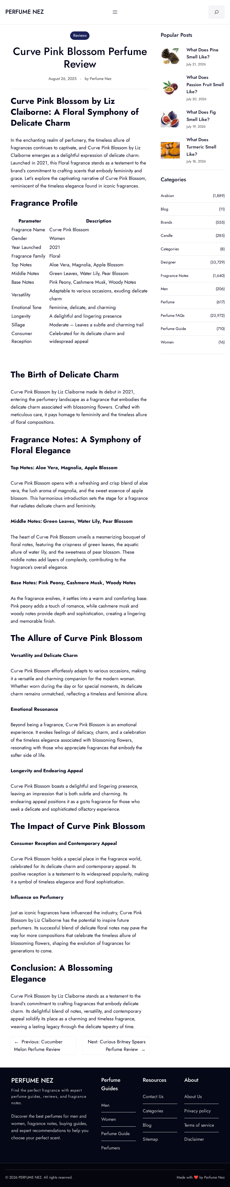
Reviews (80, 35)
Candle (167, 235)
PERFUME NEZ (24, 12)
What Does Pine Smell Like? (203, 53)
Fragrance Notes (174, 275)
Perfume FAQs (173, 315)
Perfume (167, 302)
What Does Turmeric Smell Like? (201, 146)
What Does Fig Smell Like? (201, 116)
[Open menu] (115, 12)
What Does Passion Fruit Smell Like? (205, 84)
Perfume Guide (173, 328)
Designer (168, 262)
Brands (166, 222)
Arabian (167, 195)
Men (164, 289)
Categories (170, 249)
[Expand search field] (216, 12)
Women (167, 342)
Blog (164, 209)
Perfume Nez (100, 78)
